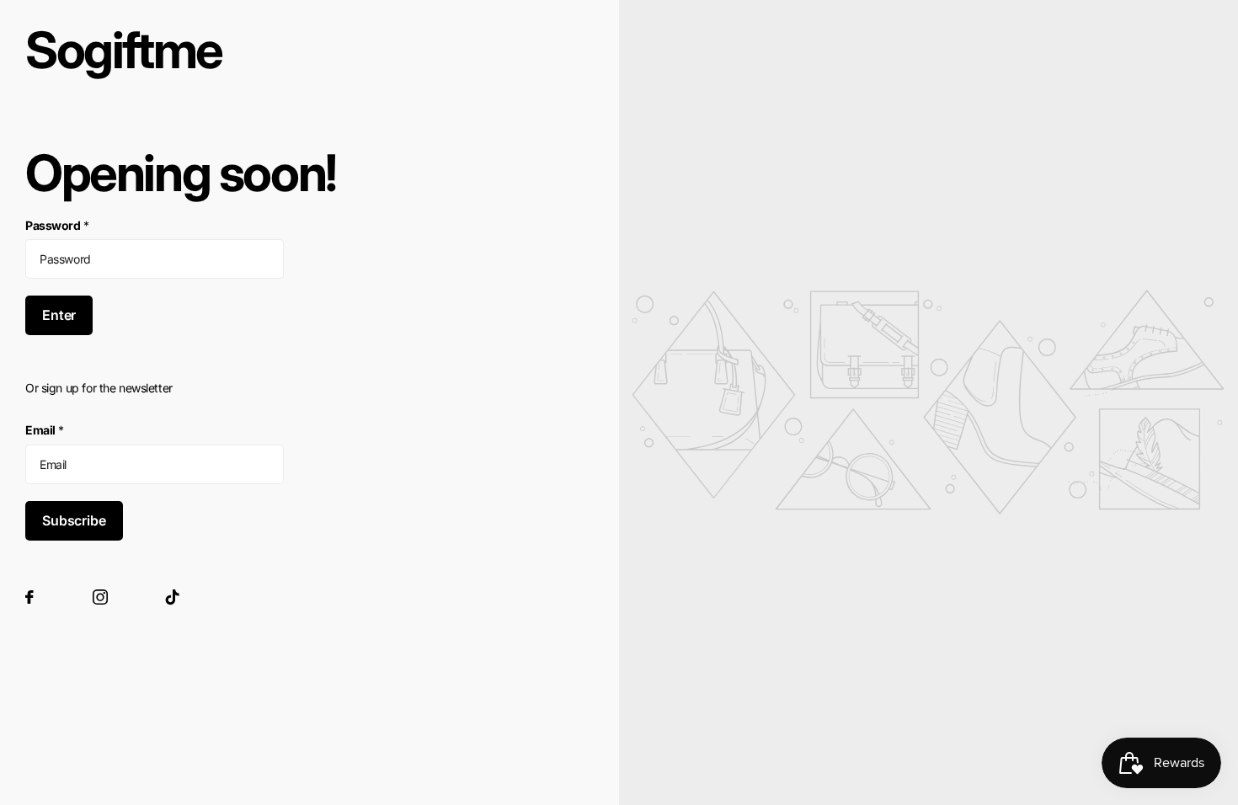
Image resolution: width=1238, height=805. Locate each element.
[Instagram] (100, 597)
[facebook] (29, 597)
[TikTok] (172, 597)
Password (56, 225)
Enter (59, 315)
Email (44, 430)
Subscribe (74, 520)
